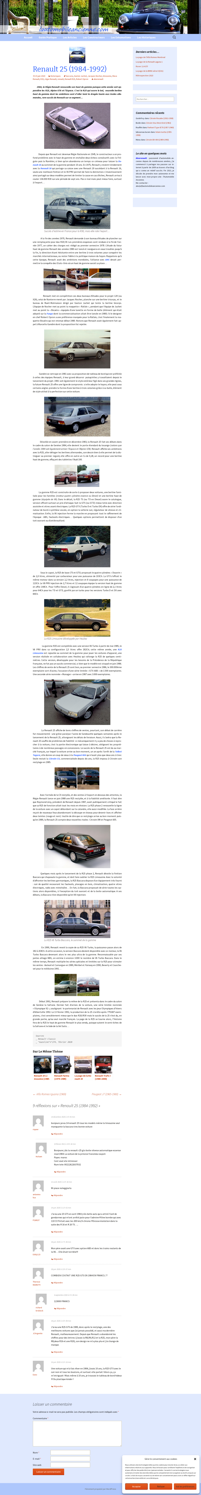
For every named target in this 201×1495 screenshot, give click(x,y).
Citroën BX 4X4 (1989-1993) (157, 139)
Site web (37, 1464)
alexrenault (98, 79)
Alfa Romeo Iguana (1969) (49, 1094)
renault (61, 79)
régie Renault (51, 79)
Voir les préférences (185, 1486)
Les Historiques (146, 37)
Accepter (136, 1486)
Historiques (55, 76)
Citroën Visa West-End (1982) (158, 123)
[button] (195, 1459)
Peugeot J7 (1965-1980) (107, 1094)
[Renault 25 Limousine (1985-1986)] (77, 617)
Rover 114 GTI (142, 66)
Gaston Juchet (80, 76)
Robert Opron (82, 79)
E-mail (37, 1458)
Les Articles (70, 37)
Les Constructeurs (94, 37)
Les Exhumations (121, 37)
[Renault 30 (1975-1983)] (77, 208)
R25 (42, 79)
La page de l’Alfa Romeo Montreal (150, 57)
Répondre (58, 1133)
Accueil (28, 37)
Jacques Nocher (95, 76)
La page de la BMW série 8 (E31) (149, 71)
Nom (36, 1452)
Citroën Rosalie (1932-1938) (161, 118)
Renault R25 (70, 79)
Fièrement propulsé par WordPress (100, 1489)
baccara (69, 76)
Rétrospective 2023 (144, 75)
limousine (107, 76)
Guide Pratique (48, 37)
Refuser (161, 1486)
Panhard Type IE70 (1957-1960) (160, 127)
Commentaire (40, 1418)
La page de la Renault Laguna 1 (149, 61)
